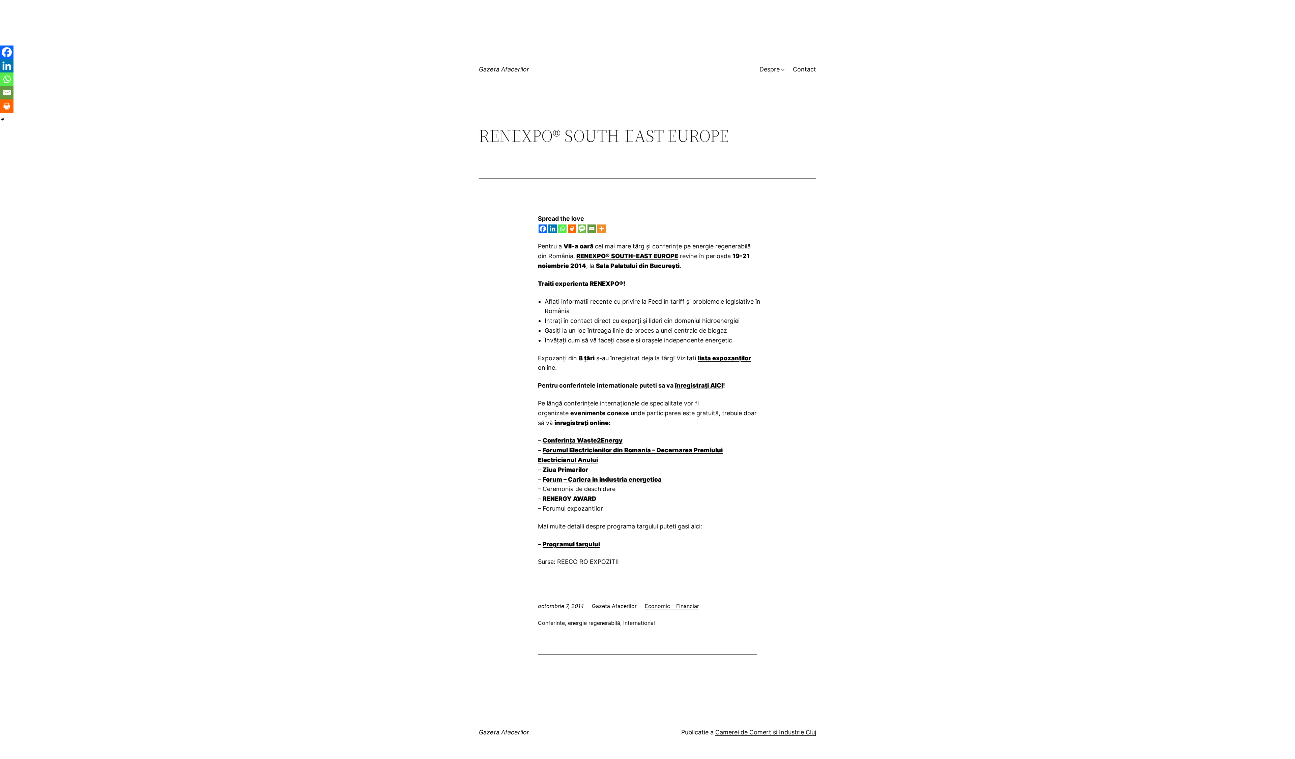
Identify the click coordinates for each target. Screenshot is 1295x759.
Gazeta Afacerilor (504, 69)
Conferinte (551, 622)
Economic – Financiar (672, 606)
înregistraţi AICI (699, 385)
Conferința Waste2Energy (583, 440)
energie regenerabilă (594, 622)
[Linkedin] (552, 228)
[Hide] (2, 119)
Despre (769, 69)
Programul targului (571, 544)
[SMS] (582, 228)
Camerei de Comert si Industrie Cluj (765, 732)
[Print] (572, 228)
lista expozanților (724, 358)
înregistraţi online (581, 422)
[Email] (591, 228)
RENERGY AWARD (569, 498)
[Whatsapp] (562, 228)
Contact (804, 69)
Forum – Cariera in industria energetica (602, 479)
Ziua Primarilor (565, 469)
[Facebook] (543, 228)
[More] (601, 228)
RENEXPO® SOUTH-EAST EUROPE (627, 256)
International (639, 622)
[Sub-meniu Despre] (783, 69)
